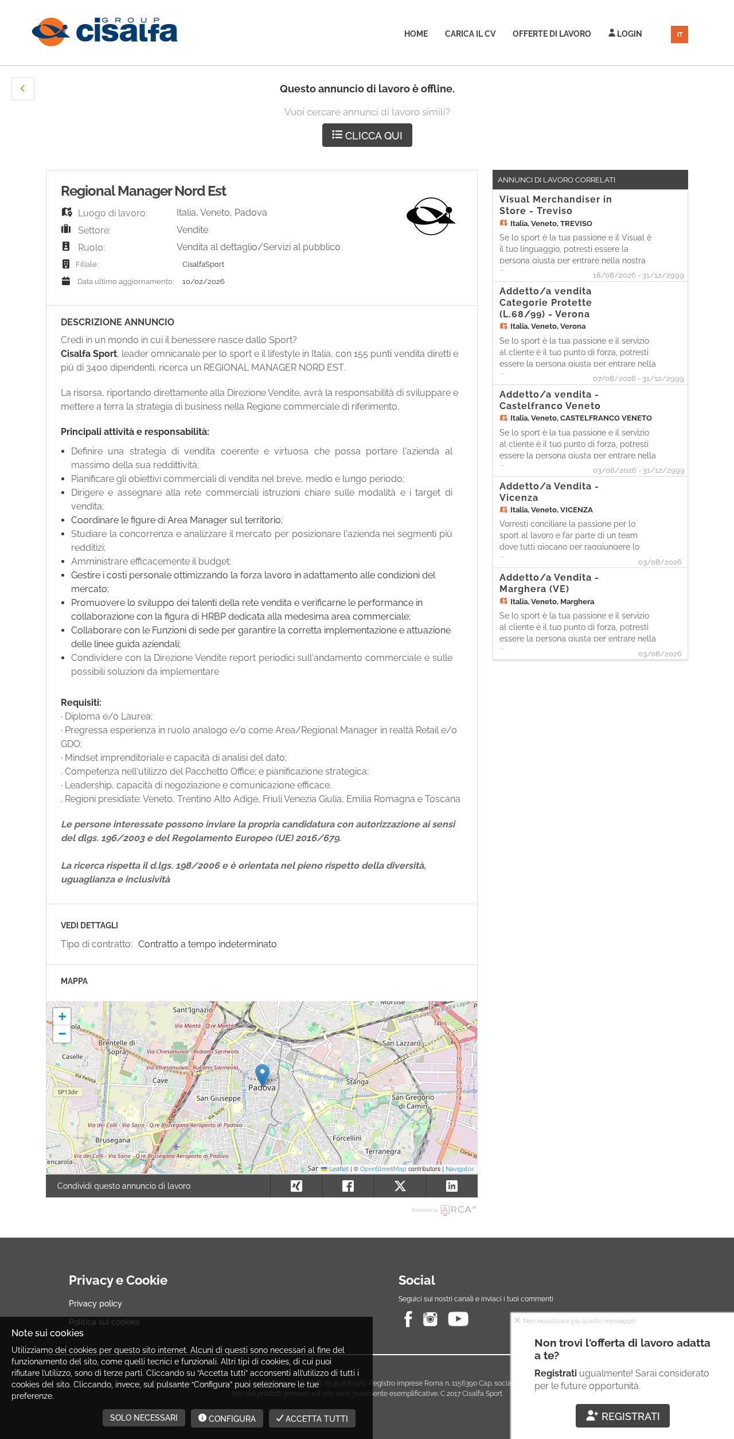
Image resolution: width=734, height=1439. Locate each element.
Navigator (460, 1168)
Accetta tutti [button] (315, 1419)
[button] (22, 88)
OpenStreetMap (383, 1168)
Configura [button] (231, 1419)
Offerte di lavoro (552, 33)
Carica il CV (470, 33)
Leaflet (338, 1168)
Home (416, 33)
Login (628, 33)
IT (680, 34)
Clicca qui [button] (372, 136)
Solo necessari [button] (144, 1417)
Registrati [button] (629, 1416)
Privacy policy (95, 1303)
